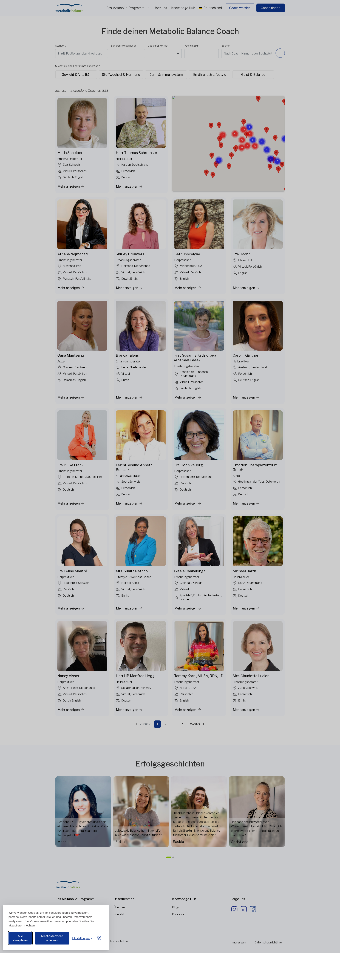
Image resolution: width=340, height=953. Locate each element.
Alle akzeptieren (20, 938)
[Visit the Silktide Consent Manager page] (99, 938)
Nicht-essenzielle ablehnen (52, 938)
